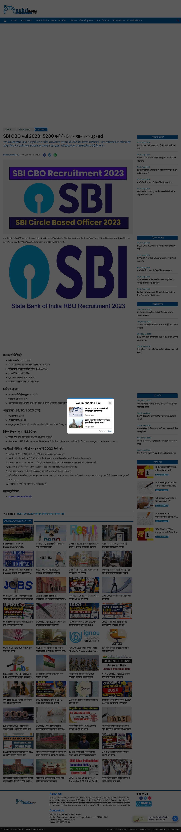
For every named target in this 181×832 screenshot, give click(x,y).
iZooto (110, 431)
